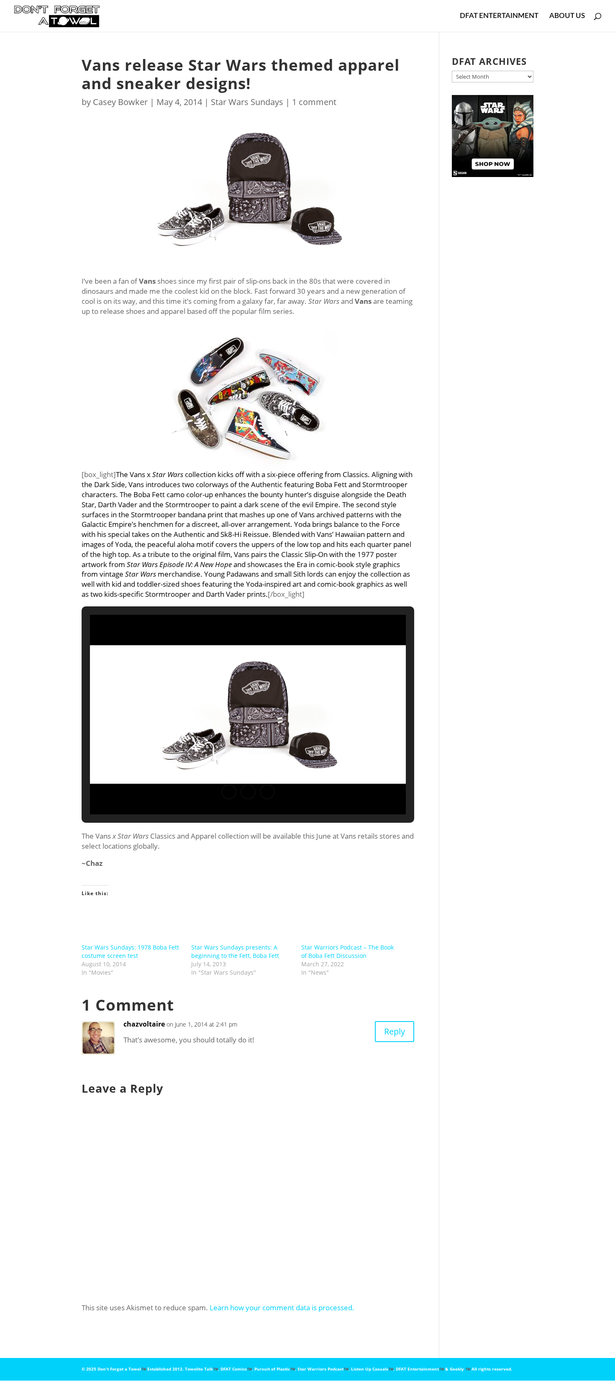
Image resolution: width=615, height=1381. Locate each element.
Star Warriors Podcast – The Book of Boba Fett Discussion (347, 951)
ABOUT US (567, 16)
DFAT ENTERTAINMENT (499, 16)
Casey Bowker (120, 102)
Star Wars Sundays (247, 102)
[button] (228, 791)
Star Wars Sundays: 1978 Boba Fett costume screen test (130, 951)
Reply (394, 1031)
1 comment (314, 102)
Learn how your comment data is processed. (282, 1307)
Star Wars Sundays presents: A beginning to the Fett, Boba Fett (235, 951)
